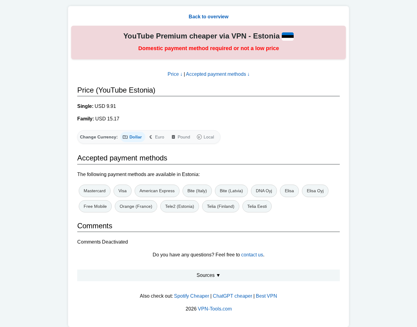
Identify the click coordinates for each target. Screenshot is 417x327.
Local (209, 136)
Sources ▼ (209, 275)
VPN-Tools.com (215, 308)
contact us (252, 254)
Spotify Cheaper (191, 296)
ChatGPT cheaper (232, 296)
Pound (184, 136)
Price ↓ (175, 74)
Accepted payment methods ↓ (218, 74)
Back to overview (208, 16)
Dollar (135, 136)
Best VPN (266, 296)
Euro (159, 136)
